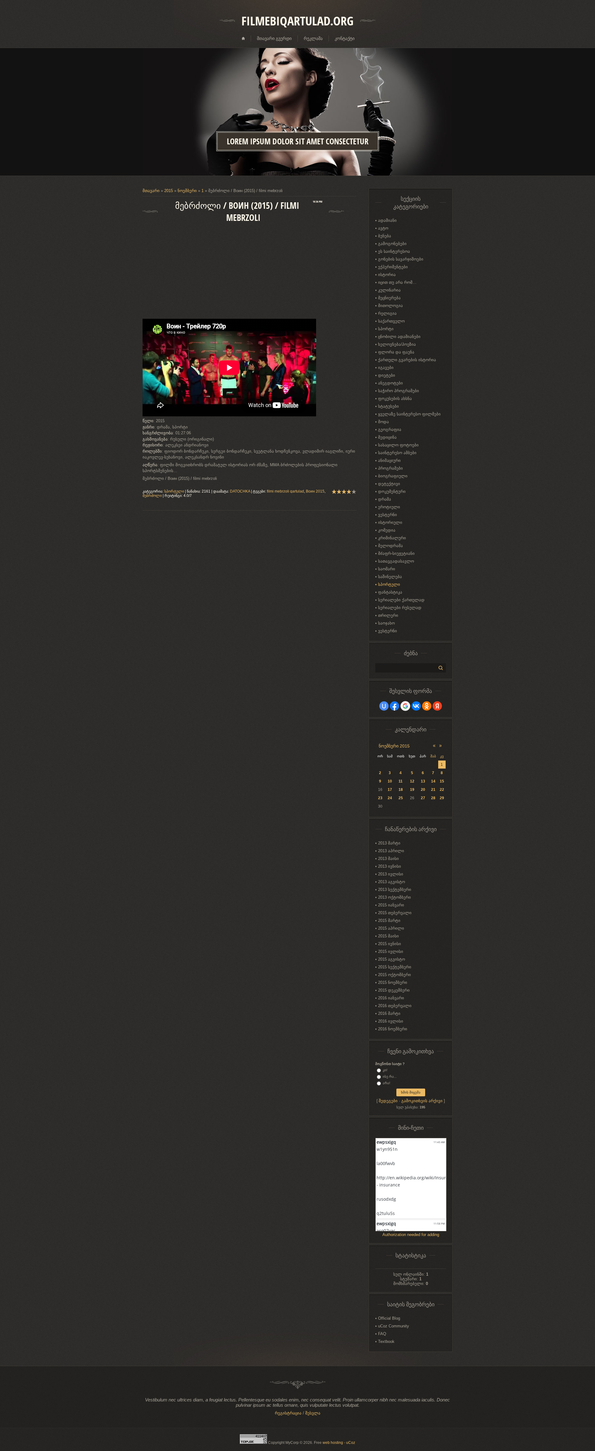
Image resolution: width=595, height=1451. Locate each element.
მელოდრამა (390, 545)
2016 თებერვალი (395, 1005)
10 (390, 781)
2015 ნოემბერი (392, 982)
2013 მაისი (388, 858)
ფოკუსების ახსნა (395, 398)
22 (442, 789)
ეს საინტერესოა (394, 251)
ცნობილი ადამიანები (399, 336)
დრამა (384, 499)
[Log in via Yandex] (437, 706)
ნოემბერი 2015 (394, 745)
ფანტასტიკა (390, 592)
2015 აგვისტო (391, 959)
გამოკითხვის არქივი (422, 1100)
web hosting (333, 1442)
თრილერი (388, 615)
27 (423, 798)
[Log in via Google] (405, 706)
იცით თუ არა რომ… (397, 282)
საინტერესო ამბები (397, 452)
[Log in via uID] (384, 706)
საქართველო (391, 321)
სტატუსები (388, 406)
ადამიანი (387, 220)
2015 (168, 190)
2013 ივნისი (389, 866)
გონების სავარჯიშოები (400, 259)
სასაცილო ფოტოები (398, 445)
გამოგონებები (392, 243)
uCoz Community (393, 1326)
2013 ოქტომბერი (394, 897)
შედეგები (388, 1100)
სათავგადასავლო (396, 561)
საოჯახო (386, 623)
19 (412, 789)
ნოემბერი (187, 190)
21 (433, 789)
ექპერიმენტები (393, 267)
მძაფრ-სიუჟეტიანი (396, 553)
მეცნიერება (389, 298)
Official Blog (389, 1318)
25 (401, 798)
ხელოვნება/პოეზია (397, 344)
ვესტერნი (387, 514)
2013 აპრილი (391, 850)
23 (380, 798)
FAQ (382, 1333)
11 (401, 781)
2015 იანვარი (391, 905)
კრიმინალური (392, 538)
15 (442, 781)
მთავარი (151, 190)
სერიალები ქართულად (401, 600)
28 (433, 798)
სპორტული (174, 491)
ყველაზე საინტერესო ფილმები (409, 414)
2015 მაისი (388, 936)
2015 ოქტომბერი (394, 974)
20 (423, 789)
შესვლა (312, 1413)
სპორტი (386, 329)
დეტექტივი (389, 483)
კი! (385, 1070)
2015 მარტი (389, 920)
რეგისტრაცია (288, 1413)
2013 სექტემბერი (394, 889)
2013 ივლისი (390, 874)
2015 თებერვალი (395, 912)
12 (412, 781)
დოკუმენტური (392, 491)
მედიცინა (387, 437)
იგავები (386, 367)
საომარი (386, 569)
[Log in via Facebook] (394, 706)
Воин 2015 (315, 491)
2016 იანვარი (391, 998)
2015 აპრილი (391, 928)
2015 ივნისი (389, 943)
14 (433, 781)
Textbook (386, 1341)
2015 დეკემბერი (394, 990)
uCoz (350, 1442)
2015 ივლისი (390, 951)
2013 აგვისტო (391, 881)
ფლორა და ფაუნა (396, 352)
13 (423, 781)
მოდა (383, 421)
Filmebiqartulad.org (297, 20)
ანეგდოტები (390, 383)
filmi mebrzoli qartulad (285, 491)
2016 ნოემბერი (392, 1029)
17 (390, 789)
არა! (386, 1083)
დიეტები (386, 375)
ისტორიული (390, 522)
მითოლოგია (390, 305)
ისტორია (387, 274)
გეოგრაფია (389, 429)
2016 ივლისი (390, 1021)
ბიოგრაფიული (393, 476)
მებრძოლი (152, 495)
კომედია (386, 530)
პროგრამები (390, 468)
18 (401, 789)
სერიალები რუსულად (399, 607)
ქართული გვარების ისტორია (407, 359)
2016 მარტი (389, 1013)
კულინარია (389, 290)
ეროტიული (389, 507)
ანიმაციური (389, 460)
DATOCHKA (240, 491)
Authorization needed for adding (410, 1234)
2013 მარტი (389, 843)
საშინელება (390, 576)
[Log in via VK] (416, 706)
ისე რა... (390, 1076)
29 (442, 798)
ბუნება (384, 236)
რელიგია (387, 313)
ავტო (383, 228)
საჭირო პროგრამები (398, 390)
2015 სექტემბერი (394, 967)
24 (390, 798)
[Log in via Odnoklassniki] (426, 706)
